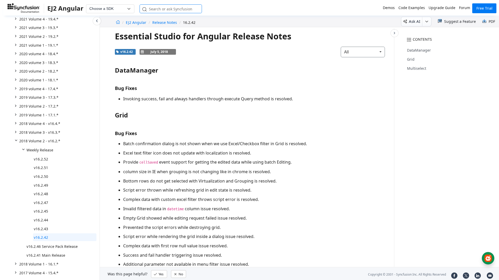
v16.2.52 (41, 159)
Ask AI (414, 21)
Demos (389, 7)
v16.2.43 (41, 228)
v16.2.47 (41, 202)
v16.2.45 (41, 211)
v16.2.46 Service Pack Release (52, 246)
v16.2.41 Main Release (46, 255)
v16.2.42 (41, 237)
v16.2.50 (41, 176)
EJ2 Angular (136, 22)
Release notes (164, 22)
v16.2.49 (41, 185)
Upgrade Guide (442, 7)
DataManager (419, 50)
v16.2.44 (41, 220)
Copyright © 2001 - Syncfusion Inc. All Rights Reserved (407, 274)
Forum (464, 7)
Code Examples (411, 7)
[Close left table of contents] (97, 21)
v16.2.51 (41, 167)
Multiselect (416, 68)
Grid (411, 59)
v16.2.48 (41, 193)
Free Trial (484, 8)
